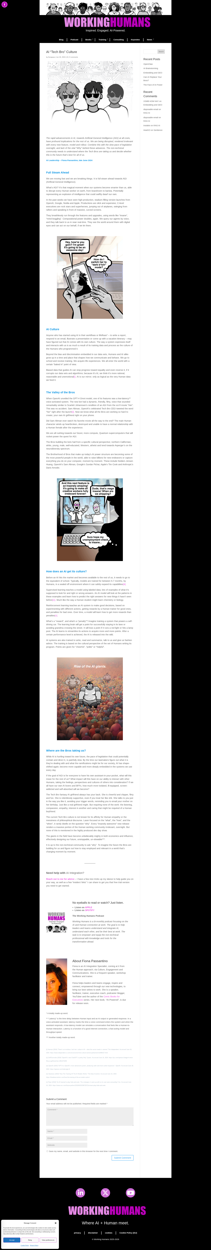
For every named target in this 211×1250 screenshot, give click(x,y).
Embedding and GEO (152, 73)
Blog (61, 40)
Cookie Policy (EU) (128, 1233)
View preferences (48, 1240)
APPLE (88, 907)
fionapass (51, 57)
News (149, 40)
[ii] (73, 412)
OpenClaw (148, 64)
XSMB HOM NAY (151, 101)
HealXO (146, 130)
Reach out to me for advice (60, 879)
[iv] (53, 600)
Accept (11, 1240)
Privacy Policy (34, 1245)
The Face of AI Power (152, 85)
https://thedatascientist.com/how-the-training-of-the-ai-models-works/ (68, 1077)
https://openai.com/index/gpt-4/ (60, 1069)
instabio (146, 125)
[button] (56, 1223)
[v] (56, 615)
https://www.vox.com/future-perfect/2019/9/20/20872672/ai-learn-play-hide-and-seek (79, 1085)
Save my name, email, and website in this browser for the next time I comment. (83, 1151)
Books (88, 40)
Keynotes (135, 40)
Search (161, 51)
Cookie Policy (25, 1245)
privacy (77, 1233)
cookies (108, 1233)
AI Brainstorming (150, 68)
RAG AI (146, 113)
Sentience (158, 130)
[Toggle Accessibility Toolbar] (4, 4)
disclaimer (93, 1233)
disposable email (150, 109)
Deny (30, 1240)
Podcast (74, 40)
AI (67, 57)
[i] (74, 376)
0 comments (73, 57)
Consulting (118, 40)
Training (102, 40)
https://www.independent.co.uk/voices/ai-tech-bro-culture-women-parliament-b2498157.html (79, 1053)
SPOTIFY (89, 910)
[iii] (124, 584)
